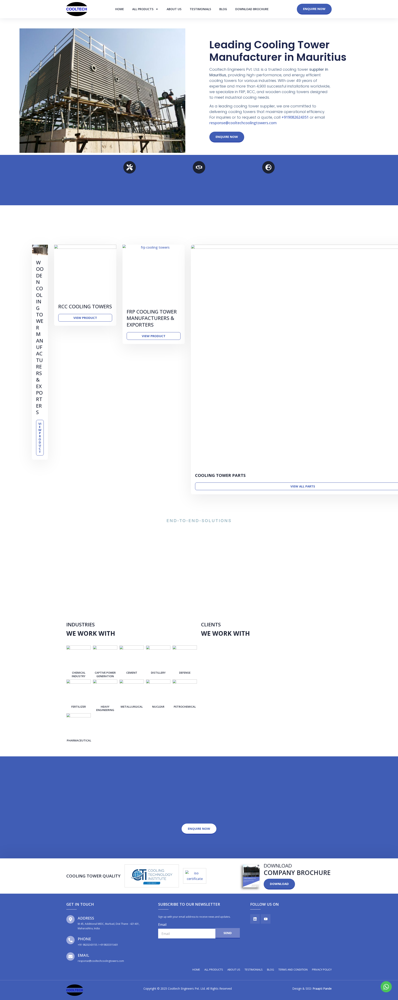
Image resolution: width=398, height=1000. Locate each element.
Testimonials (200, 9)
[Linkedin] (255, 919)
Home (119, 9)
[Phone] (70, 940)
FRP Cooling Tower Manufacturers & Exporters (152, 318)
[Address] (70, 919)
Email (83, 955)
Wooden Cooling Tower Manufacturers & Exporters (40, 337)
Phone (84, 938)
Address (86, 918)
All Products (142, 9)
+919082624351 (295, 117)
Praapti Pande (322, 988)
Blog (223, 9)
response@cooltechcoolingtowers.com (243, 122)
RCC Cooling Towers (85, 306)
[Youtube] (266, 919)
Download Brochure (252, 9)
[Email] (70, 956)
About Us (174, 9)
